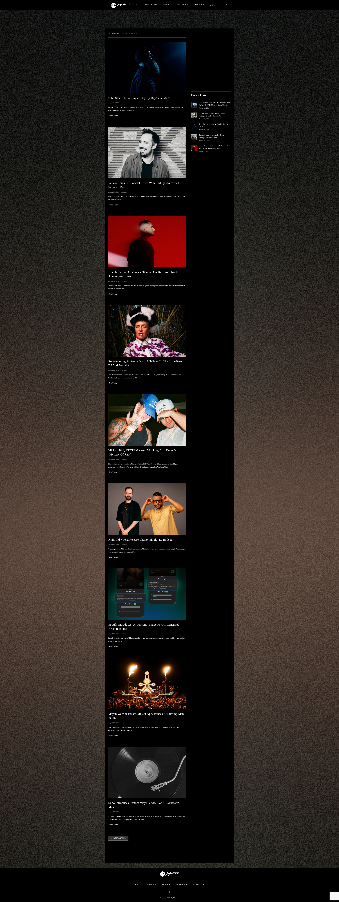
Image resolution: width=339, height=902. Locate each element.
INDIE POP (167, 5)
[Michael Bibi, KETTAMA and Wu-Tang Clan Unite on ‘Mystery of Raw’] (147, 420)
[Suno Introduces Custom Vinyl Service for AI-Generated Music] (147, 772)
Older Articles (118, 838)
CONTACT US (199, 5)
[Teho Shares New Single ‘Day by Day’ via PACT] (147, 67)
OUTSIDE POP (182, 5)
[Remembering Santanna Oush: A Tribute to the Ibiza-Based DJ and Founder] (147, 331)
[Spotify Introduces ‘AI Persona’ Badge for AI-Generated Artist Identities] (147, 594)
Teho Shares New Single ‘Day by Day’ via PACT (139, 98)
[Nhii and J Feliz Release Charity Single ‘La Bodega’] (147, 509)
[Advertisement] (169, 19)
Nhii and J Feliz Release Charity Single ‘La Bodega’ (140, 539)
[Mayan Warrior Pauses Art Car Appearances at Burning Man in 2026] (147, 683)
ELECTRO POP (151, 5)
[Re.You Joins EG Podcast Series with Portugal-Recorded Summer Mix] (147, 152)
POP (137, 5)
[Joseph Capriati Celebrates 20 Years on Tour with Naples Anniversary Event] (147, 241)
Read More (113, 116)
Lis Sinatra (129, 33)
